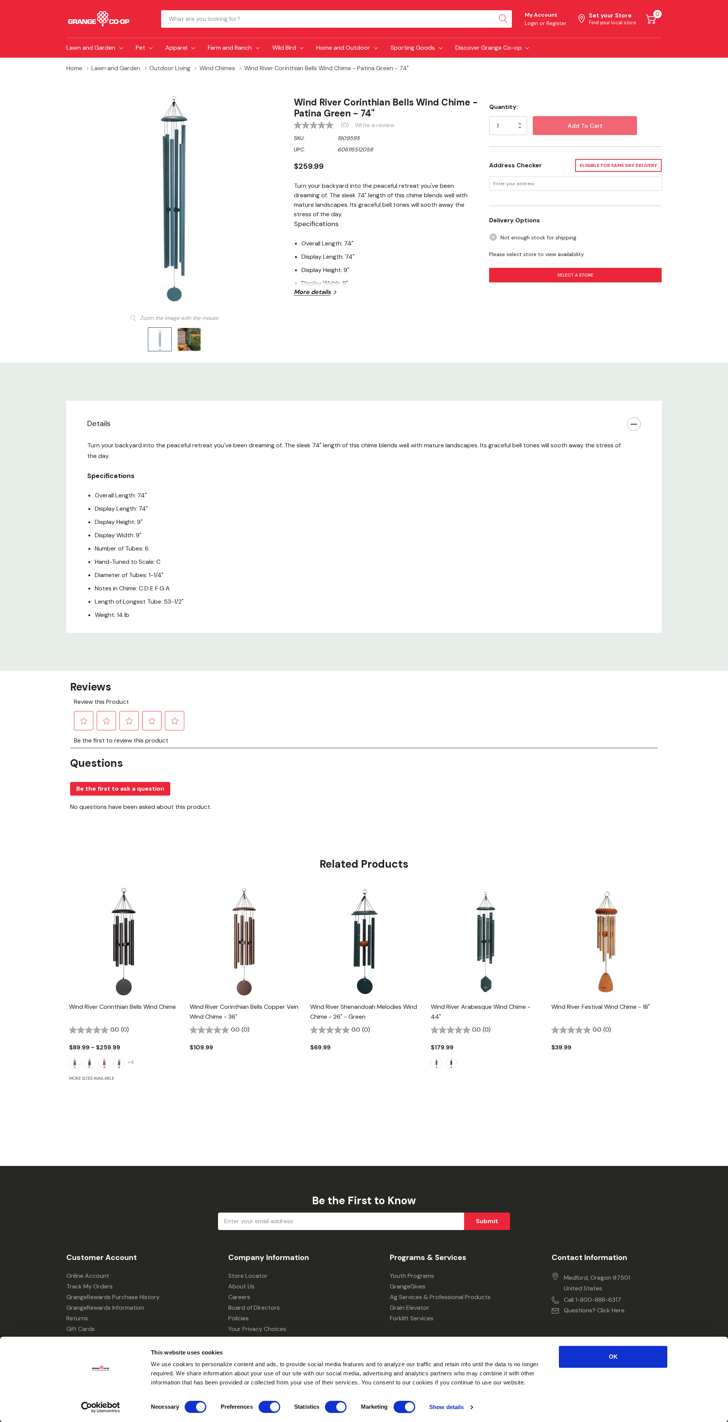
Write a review (374, 125)
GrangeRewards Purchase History (113, 1297)
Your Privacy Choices (257, 1329)
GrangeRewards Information (105, 1308)
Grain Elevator (409, 1308)
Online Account (87, 1276)
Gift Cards (80, 1329)
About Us (241, 1286)
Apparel (176, 48)
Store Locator (248, 1276)
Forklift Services (411, 1318)
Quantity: (503, 107)
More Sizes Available (91, 1078)
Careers (239, 1297)
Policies (238, 1318)
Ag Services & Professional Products (440, 1297)
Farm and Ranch (230, 48)
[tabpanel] (123, 997)
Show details (446, 1407)
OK (613, 1356)
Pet (140, 48)
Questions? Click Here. (595, 1310)
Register (556, 23)
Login (532, 23)
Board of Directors (254, 1308)
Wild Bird (284, 48)
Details (99, 423)
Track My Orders (89, 1286)
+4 (131, 1062)
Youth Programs (412, 1276)
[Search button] (503, 19)
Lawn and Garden (90, 48)
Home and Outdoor (343, 48)
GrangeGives (407, 1286)
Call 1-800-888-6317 (592, 1300)
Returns (77, 1318)
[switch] (269, 1407)
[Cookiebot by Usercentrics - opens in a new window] (100, 1407)
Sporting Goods (413, 48)
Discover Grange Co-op (488, 48)
